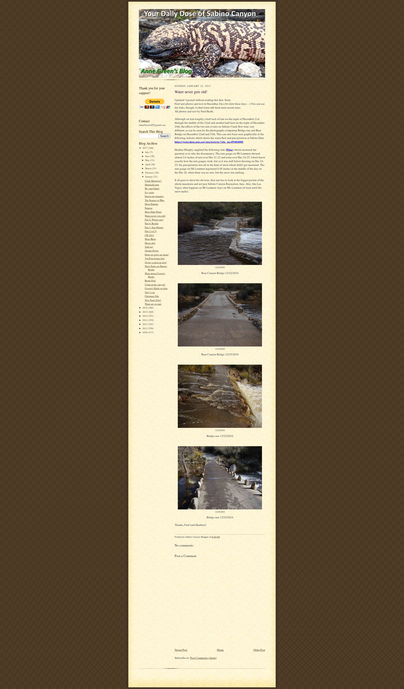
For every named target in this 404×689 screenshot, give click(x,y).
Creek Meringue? (153, 180)
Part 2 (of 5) (151, 231)
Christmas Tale (152, 296)
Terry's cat (150, 292)
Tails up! (149, 246)
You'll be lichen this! (155, 258)
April (148, 164)
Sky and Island (152, 188)
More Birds (150, 238)
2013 (145, 320)
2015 (145, 311)
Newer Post (181, 650)
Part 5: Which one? (154, 219)
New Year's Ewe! (153, 300)
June (147, 156)
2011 (145, 328)
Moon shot (150, 242)
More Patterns (151, 203)
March (148, 168)
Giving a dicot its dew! (156, 262)
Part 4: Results (151, 223)
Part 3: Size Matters (154, 227)
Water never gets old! (155, 215)
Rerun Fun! (150, 280)
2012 (145, 324)
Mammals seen (152, 184)
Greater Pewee (152, 250)
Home (220, 650)
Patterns (148, 208)
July (147, 152)
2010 (145, 332)
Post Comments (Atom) (203, 658)
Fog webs (149, 192)
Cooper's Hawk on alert (156, 288)
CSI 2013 (149, 235)
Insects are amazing (154, 196)
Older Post (259, 650)
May (147, 160)
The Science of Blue (154, 200)
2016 (145, 307)
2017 (145, 147)
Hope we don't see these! (157, 254)
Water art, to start (153, 303)
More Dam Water (153, 211)
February (150, 172)
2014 (145, 315)
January (149, 176)
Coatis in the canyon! (155, 284)
